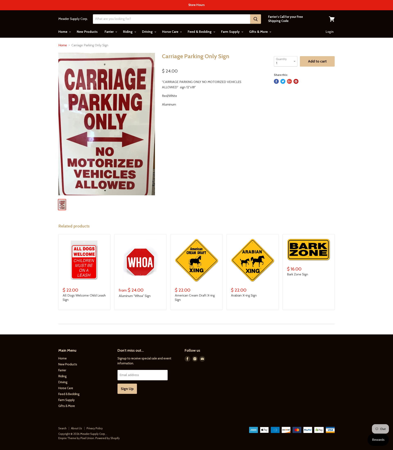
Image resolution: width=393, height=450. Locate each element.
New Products (87, 32)
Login (330, 32)
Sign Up (127, 388)
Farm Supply (231, 32)
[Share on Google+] (289, 81)
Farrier (109, 32)
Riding (128, 32)
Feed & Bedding (200, 32)
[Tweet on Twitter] (282, 81)
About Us (76, 428)
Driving (148, 32)
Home (63, 32)
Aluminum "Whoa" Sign (135, 296)
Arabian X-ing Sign (244, 295)
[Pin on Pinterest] (296, 81)
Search (62, 428)
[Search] (255, 19)
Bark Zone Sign (297, 274)
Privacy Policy (95, 428)
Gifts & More (259, 32)
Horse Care (170, 32)
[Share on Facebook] (276, 81)
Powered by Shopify (107, 438)
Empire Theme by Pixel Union (76, 438)
